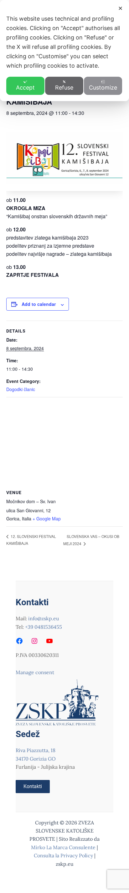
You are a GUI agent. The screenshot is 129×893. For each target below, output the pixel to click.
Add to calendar (39, 304)
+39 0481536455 (43, 627)
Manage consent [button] (35, 672)
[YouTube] (49, 641)
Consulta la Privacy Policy (64, 855)
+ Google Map (47, 518)
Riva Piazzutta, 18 (35, 750)
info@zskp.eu (43, 618)
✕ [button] (120, 8)
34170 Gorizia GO (36, 759)
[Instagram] (34, 641)
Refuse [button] (64, 87)
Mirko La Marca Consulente (63, 847)
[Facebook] (19, 641)
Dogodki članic (20, 389)
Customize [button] (103, 87)
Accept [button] (25, 87)
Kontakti (32, 786)
